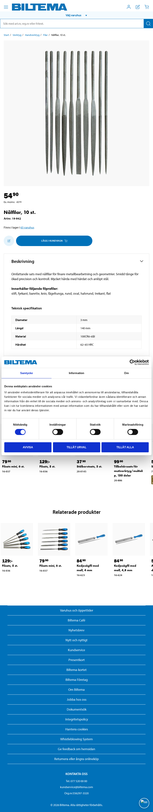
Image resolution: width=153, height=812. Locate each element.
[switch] (57, 432)
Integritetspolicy (76, 719)
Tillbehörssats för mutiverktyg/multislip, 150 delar (128, 470)
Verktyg (17, 35)
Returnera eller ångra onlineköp (76, 759)
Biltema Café (76, 620)
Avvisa (28, 447)
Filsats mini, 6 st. (13, 466)
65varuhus (27, 227)
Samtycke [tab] (26, 373)
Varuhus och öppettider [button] (76, 610)
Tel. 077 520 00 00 (76, 781)
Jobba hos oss (76, 699)
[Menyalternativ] (6, 7)
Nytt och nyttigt (76, 640)
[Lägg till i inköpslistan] (9, 241)
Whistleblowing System (76, 739)
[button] (76, 15)
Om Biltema (76, 689)
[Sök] (148, 23)
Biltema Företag (76, 679)
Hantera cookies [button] (76, 729)
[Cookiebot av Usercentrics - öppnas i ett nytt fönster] (132, 362)
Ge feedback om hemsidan (76, 749)
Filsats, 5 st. (47, 466)
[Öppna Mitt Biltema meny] (128, 6)
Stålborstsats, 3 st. (89, 466)
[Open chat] (144, 803)
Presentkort (76, 660)
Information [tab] (76, 373)
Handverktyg (32, 35)
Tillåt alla (125, 447)
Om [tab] (126, 373)
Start (6, 35)
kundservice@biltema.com (76, 787)
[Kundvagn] (146, 6)
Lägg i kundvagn (52, 240)
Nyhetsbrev (76, 630)
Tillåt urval (76, 447)
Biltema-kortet (76, 670)
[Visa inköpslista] (137, 6)
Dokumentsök (76, 709)
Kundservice (76, 650)
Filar (45, 35)
